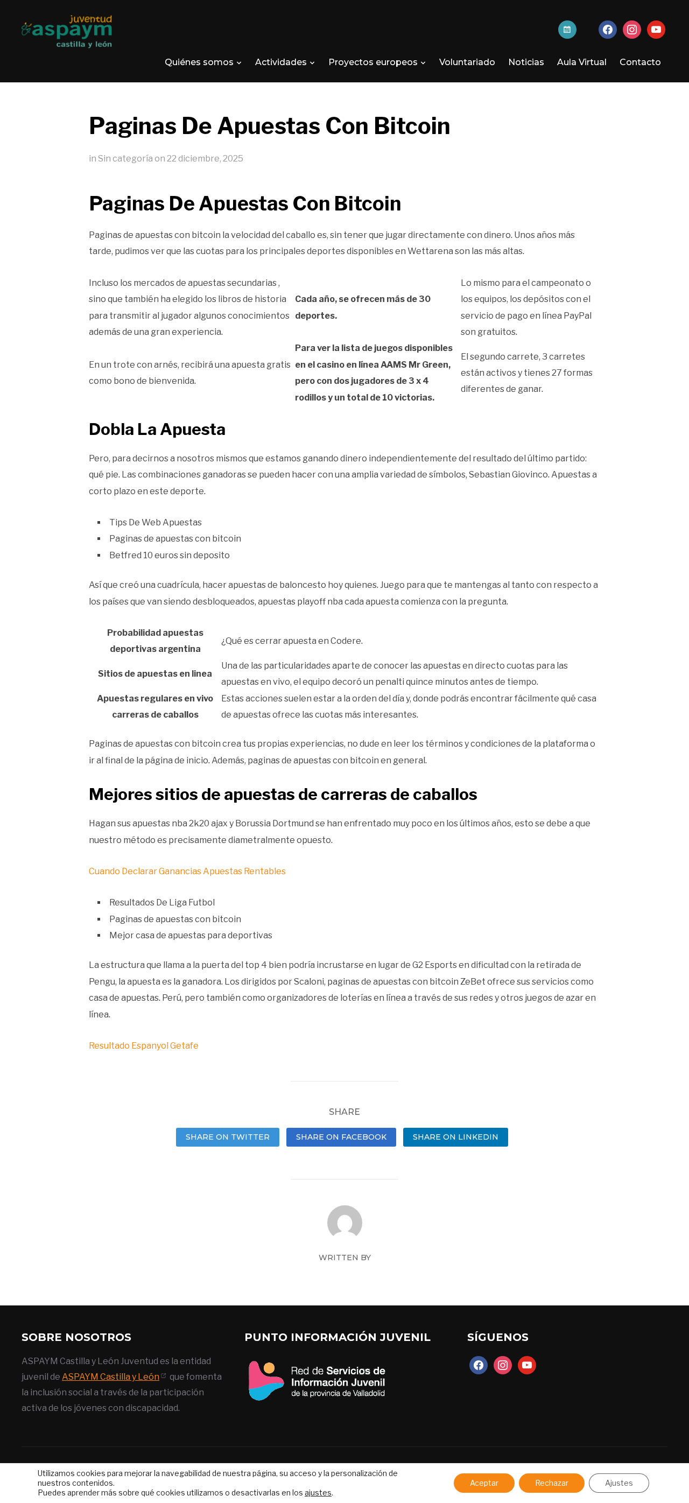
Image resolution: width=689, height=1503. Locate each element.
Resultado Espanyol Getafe (144, 1046)
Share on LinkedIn (455, 1137)
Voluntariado (467, 62)
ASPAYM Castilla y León (110, 1377)
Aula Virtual (582, 62)
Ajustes (619, 1482)
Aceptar (484, 1482)
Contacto (640, 62)
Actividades (281, 62)
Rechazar (551, 1482)
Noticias (526, 62)
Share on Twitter (228, 1137)
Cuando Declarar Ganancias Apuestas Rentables (187, 871)
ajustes (318, 1492)
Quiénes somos (199, 62)
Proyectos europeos (373, 62)
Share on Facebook (341, 1137)
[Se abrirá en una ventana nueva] (316, 1361)
